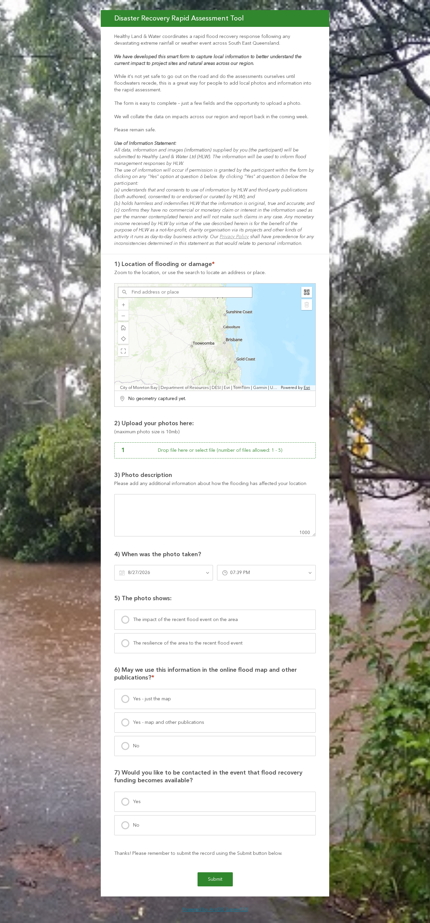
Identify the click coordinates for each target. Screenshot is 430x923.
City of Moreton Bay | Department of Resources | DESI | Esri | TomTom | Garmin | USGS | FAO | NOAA (200, 388)
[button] (123, 351)
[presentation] (215, 620)
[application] (215, 337)
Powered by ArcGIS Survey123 (215, 910)
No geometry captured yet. (157, 399)
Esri (307, 387)
